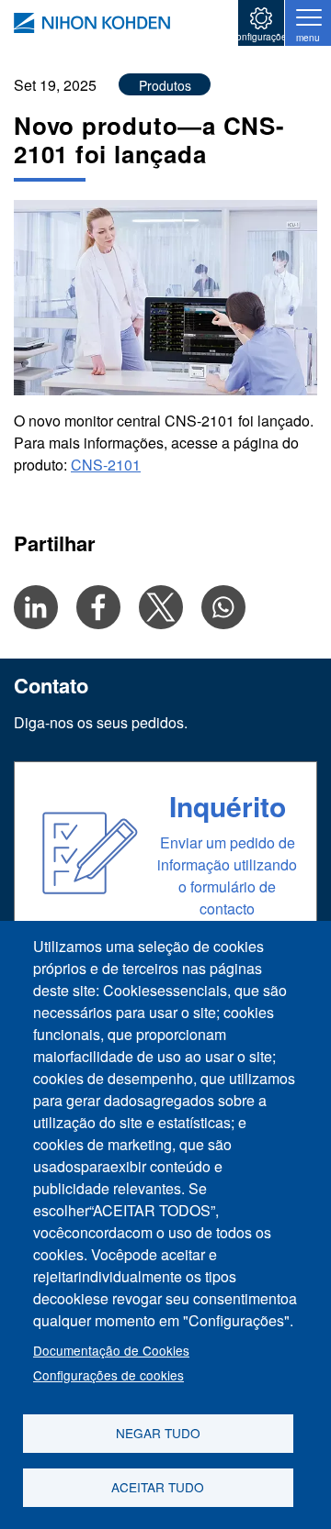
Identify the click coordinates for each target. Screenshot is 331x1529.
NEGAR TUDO (158, 1433)
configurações (261, 36)
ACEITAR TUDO (157, 1487)
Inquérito (227, 805)
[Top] (92, 23)
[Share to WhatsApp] (223, 607)
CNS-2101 (106, 464)
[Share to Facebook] (98, 607)
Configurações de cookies (108, 1375)
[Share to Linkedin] (36, 607)
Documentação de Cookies (111, 1350)
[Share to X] (161, 607)
